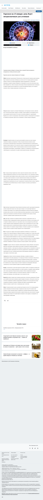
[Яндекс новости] (31, 43)
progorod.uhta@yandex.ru (5, 470)
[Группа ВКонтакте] (12, 43)
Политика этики (22, 452)
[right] (42, 8)
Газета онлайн (4, 8)
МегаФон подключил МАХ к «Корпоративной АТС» (13, 328)
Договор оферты (13, 452)
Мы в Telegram (10, 8)
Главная (21, 458)
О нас (2, 456)
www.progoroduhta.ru (10, 464)
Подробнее (4, 491)
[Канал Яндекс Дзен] (12, 45)
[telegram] (8, 300)
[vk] (5, 300)
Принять (38, 11)
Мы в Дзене (24, 8)
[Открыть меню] (2, 5)
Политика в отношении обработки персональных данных (5, 459)
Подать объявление (31, 8)
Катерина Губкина (35, 20)
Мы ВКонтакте (17, 8)
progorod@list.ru (23, 469)
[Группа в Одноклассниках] (32, 448)
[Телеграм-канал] (31, 45)
